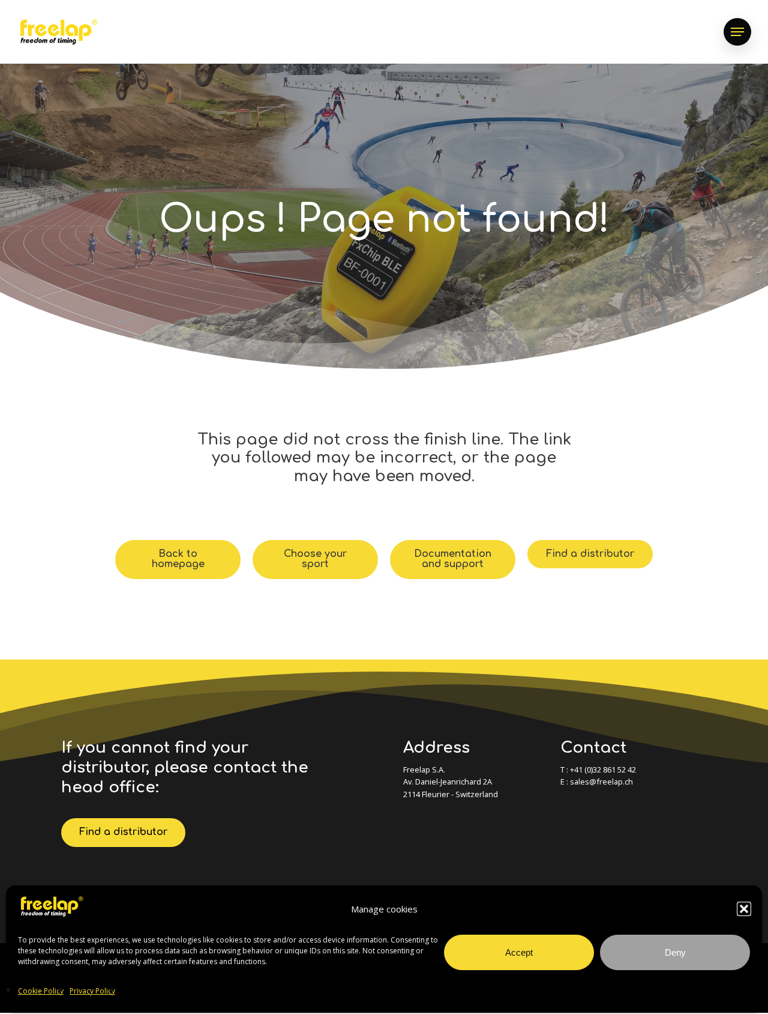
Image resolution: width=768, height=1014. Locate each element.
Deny (675, 952)
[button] (744, 909)
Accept (519, 952)
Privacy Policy (92, 991)
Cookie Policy (41, 991)
